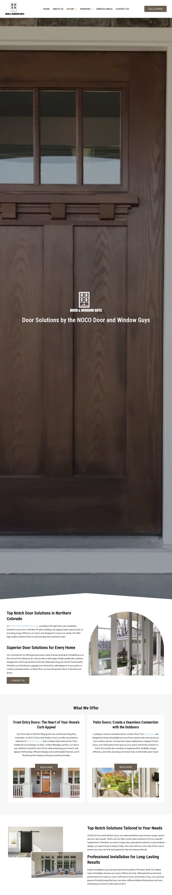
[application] (75, 9)
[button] (155, 9)
